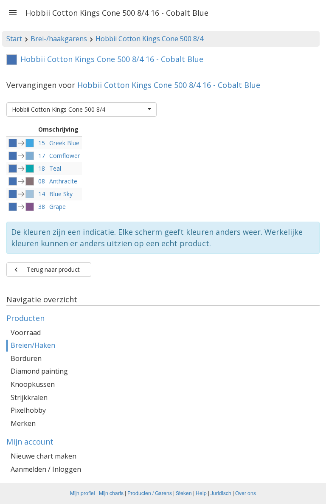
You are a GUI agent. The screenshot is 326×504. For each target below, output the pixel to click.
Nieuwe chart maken (43, 456)
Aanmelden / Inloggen (46, 469)
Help (201, 492)
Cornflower (64, 156)
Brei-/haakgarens (59, 38)
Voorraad (26, 332)
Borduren (26, 358)
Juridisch (221, 492)
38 (41, 207)
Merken (23, 423)
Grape (57, 207)
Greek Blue (64, 143)
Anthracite (63, 181)
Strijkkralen (29, 397)
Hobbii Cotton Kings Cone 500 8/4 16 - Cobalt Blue (168, 85)
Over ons (245, 492)
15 (41, 143)
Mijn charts (111, 492)
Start (14, 38)
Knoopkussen (33, 384)
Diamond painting (39, 371)
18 (41, 168)
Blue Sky (61, 194)
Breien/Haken (33, 345)
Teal (55, 168)
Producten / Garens (149, 492)
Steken (184, 492)
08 (41, 181)
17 (41, 156)
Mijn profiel (82, 492)
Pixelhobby (28, 410)
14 (41, 194)
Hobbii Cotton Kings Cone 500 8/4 (149, 38)
